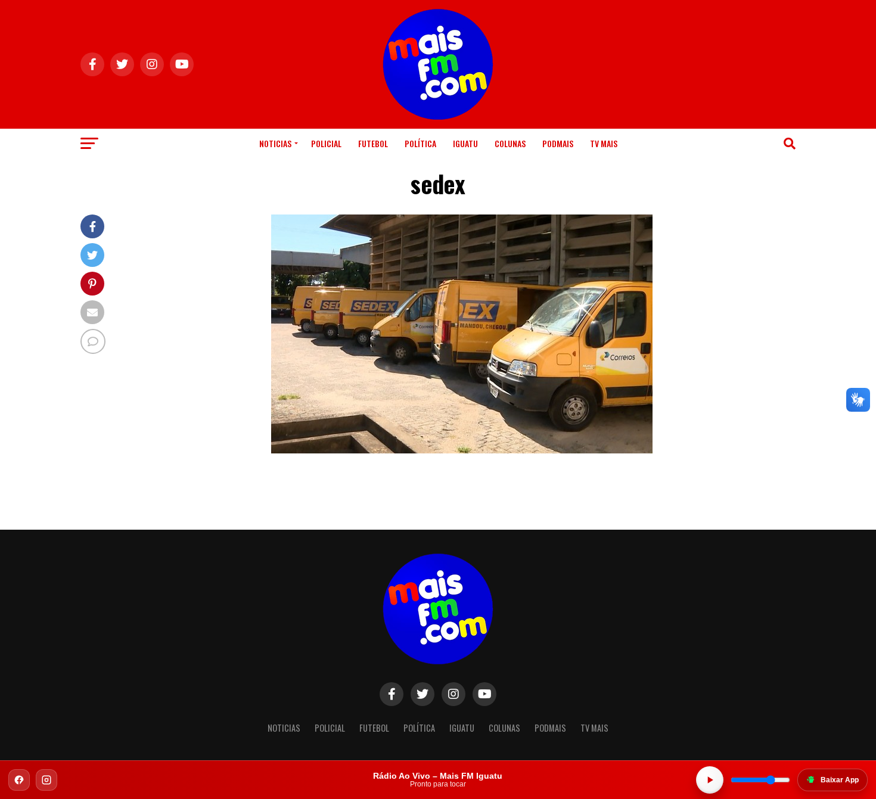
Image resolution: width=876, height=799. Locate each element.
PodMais (557, 143)
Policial (326, 143)
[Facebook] (19, 780)
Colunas (510, 143)
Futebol (373, 143)
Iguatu (465, 143)
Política (420, 143)
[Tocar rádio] (709, 780)
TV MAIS (603, 143)
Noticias (275, 143)
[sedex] (462, 450)
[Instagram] (46, 780)
